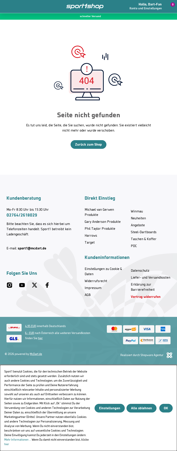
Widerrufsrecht (96, 281)
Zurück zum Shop (88, 144)
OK (166, 408)
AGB (88, 295)
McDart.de (36, 354)
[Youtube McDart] (22, 287)
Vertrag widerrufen (146, 297)
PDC (134, 246)
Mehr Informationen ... (17, 439)
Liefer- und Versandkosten (150, 277)
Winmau (137, 211)
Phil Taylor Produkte (100, 229)
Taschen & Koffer (143, 239)
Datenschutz (140, 271)
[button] (147, 6)
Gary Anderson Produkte (103, 222)
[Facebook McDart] (47, 287)
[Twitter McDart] (35, 287)
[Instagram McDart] (9, 287)
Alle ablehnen (141, 408)
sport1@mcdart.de (32, 248)
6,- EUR (29, 333)
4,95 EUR (30, 326)
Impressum (93, 288)
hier (40, 338)
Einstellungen (109, 408)
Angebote (138, 225)
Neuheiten (138, 218)
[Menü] (6, 6)
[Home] (82, 6)
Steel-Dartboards (143, 232)
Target (90, 242)
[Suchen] (15, 6)
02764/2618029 (21, 215)
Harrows (91, 236)
